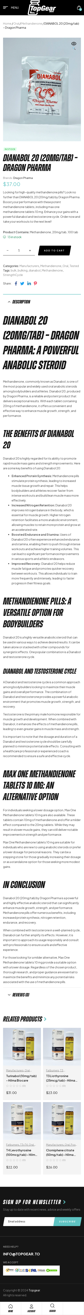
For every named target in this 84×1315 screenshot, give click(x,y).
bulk (14, 270)
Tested (74, 266)
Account (31, 1311)
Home (7, 23)
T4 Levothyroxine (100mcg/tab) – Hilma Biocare (21, 1154)
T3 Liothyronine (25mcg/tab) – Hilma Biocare (60, 1080)
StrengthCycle (13, 275)
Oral (16, 23)
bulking (23, 270)
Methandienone (31, 23)
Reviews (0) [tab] (20, 994)
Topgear (34, 1290)
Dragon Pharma (23, 178)
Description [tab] (21, 301)
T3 (61, 1070)
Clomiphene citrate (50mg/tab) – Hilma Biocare (60, 1154)
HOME (10, 1311)
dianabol (35, 270)
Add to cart (54, 250)
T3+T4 (24, 1144)
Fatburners (52, 1070)
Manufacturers (29, 266)
